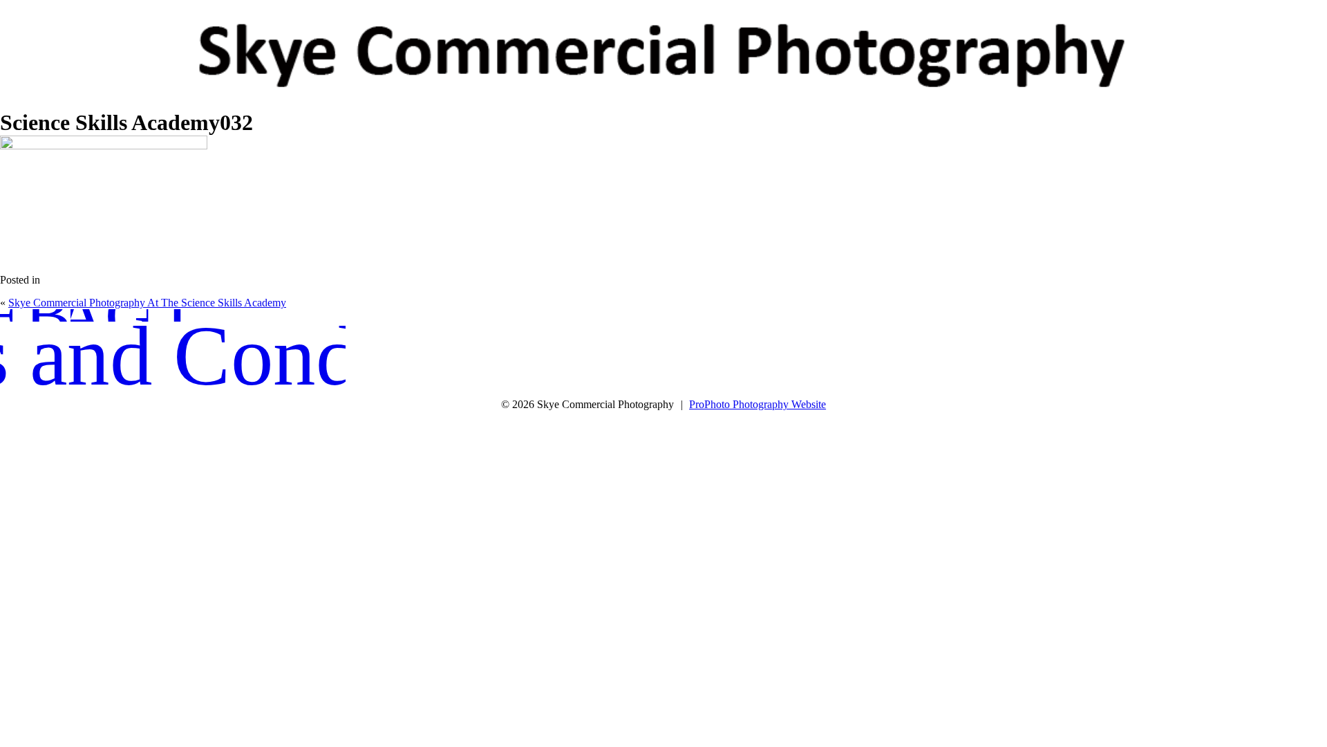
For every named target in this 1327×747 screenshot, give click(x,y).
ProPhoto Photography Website (757, 404)
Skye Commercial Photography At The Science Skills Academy (147, 302)
